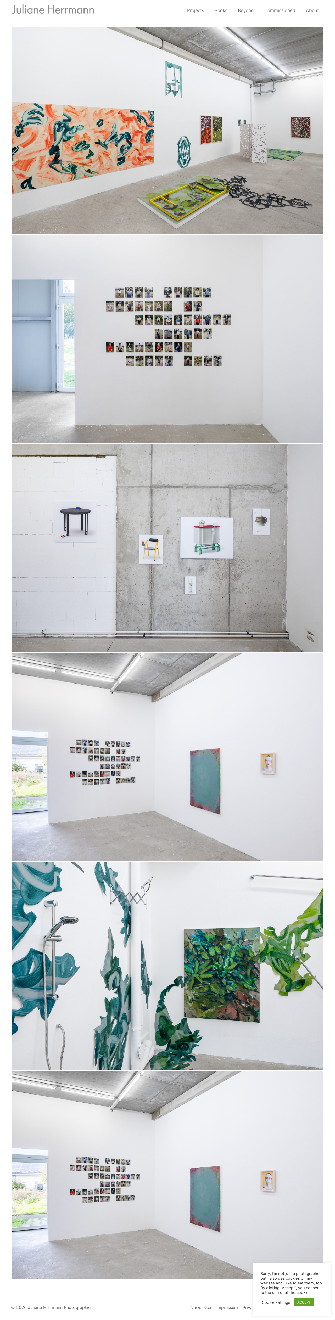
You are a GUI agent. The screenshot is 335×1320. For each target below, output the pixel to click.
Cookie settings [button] (276, 1302)
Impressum (227, 1307)
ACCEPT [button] (304, 1302)
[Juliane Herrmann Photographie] (53, 10)
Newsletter (201, 1307)
